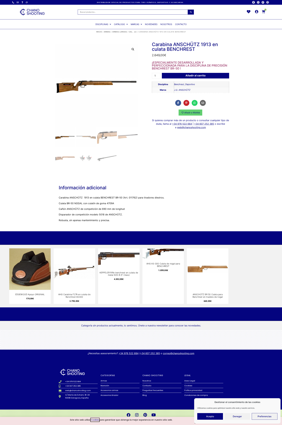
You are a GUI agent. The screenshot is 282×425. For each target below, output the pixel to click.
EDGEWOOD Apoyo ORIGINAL (30, 294)
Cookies (95, 419)
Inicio (99, 32)
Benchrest (179, 84)
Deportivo (190, 84)
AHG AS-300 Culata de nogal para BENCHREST (163, 264)
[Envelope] (18, 2)
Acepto (210, 416)
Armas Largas (119, 32)
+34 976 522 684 (182, 123)
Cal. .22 (133, 32)
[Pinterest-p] (263, 2)
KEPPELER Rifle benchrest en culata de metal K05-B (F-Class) (119, 273)
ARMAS (107, 32)
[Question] (22, 2)
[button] (133, 49)
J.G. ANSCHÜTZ (182, 90)
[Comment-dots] (27, 2)
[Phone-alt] (13, 2)
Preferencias (264, 416)
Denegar (237, 416)
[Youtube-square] (267, 2)
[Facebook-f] (253, 2)
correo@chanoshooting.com (178, 353)
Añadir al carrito (195, 75)
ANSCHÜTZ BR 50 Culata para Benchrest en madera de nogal (208, 295)
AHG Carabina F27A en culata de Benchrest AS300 (74, 295)
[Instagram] (258, 2)
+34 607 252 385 (204, 123)
